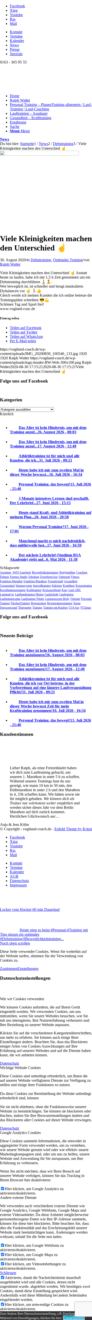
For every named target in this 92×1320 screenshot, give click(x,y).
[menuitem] (51, 32)
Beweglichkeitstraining (45, 572)
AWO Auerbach (21, 572)
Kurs (64, 590)
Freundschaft (55, 581)
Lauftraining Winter (32, 599)
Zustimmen (8, 969)
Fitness (75, 577)
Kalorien (57, 585)
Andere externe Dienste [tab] (18, 1197)
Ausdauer (5, 572)
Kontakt (16, 32)
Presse (15, 49)
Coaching (81, 572)
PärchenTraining (20, 603)
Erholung (33, 577)
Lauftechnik (51, 594)
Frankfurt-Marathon (35, 581)
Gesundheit (70, 581)
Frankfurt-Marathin (11, 581)
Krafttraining (33, 590)
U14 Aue (74, 607)
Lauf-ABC (74, 590)
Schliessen (8, 1273)
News (14, 45)
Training (37, 607)
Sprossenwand (8, 607)
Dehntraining (41, 260)
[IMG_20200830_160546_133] (39, 154)
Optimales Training (68, 260)
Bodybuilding (67, 572)
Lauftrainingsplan (10, 599)
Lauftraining (66, 594)
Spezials (16, 54)
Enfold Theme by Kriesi (73, 829)
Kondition (69, 585)
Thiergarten (24, 607)
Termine (16, 36)
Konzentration (84, 585)
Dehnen (4, 577)
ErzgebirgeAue (49, 577)
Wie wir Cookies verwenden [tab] (22, 999)
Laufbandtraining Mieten (29, 594)
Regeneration (38, 603)
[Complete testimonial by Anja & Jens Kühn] (10, 760)
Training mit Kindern (55, 607)
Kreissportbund (51, 590)
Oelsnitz (75, 599)
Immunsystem (24, 585)
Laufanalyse (7, 594)
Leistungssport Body (57, 599)
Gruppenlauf (7, 585)
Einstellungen (28, 969)
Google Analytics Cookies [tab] (20, 1133)
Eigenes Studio (18, 577)
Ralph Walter (10, 264)
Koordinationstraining (13, 590)
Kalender (17, 41)
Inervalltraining (42, 585)
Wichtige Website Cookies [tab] (20, 1068)
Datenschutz (9, 1063)
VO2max (85, 607)
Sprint (76, 603)
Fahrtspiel (64, 577)
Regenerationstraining (59, 603)
